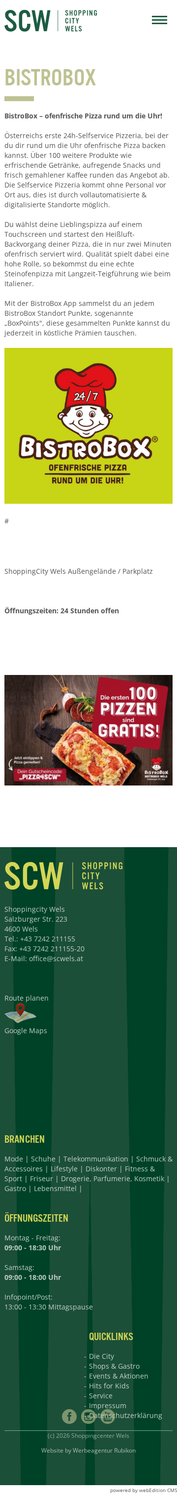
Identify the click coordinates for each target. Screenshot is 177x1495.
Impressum (107, 1405)
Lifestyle (64, 1168)
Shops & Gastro (114, 1366)
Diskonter (101, 1168)
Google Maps (25, 1030)
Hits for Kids (109, 1385)
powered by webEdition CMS (143, 1490)
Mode (13, 1158)
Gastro (15, 1188)
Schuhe (43, 1158)
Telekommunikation (95, 1158)
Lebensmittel (55, 1188)
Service (101, 1395)
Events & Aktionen (118, 1376)
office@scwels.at (56, 958)
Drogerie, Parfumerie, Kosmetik (112, 1178)
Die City (101, 1356)
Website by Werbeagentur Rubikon (88, 1450)
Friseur (41, 1178)
